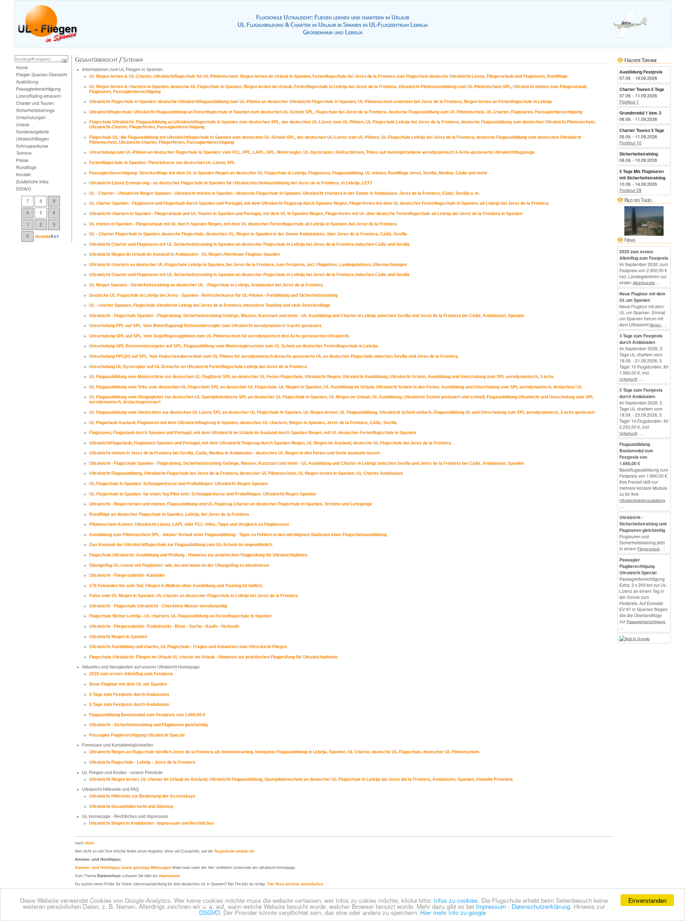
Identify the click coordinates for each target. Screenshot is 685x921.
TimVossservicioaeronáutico (295, 884)
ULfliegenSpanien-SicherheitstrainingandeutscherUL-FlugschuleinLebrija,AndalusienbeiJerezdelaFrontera (206, 285)
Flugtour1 (629, 101)
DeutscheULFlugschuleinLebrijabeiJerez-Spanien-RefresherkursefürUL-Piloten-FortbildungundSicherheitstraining (213, 295)
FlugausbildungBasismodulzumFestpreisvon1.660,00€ (147, 714)
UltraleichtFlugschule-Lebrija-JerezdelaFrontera (142, 762)
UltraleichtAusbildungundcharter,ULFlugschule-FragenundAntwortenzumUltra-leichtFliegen (188, 646)
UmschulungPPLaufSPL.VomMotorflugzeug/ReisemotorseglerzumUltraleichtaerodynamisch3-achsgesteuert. (205, 325)
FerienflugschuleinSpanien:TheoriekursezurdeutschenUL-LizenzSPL (162, 162)
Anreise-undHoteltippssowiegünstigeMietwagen (123, 867)
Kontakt (23, 174)
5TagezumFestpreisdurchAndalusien (129, 704)
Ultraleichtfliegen (32, 139)
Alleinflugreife (644, 282)
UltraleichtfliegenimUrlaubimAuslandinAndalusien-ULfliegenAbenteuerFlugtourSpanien (184, 254)
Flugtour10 (630, 142)
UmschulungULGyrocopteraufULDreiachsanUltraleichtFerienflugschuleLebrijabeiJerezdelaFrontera (198, 366)
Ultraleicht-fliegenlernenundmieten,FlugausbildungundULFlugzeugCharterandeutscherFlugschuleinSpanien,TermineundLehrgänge (230, 504)
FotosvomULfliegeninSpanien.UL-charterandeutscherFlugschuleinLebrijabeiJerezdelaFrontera (193, 595)
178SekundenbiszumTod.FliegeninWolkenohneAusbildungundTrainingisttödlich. (176, 585)
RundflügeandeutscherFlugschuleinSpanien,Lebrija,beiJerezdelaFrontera (169, 514)
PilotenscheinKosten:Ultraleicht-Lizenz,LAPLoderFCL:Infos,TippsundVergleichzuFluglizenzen (189, 524)
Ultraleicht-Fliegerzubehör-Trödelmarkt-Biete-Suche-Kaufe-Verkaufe (164, 626)
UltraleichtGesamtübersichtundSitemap (131, 806)
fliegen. (656, 324)
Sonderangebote (32, 131)
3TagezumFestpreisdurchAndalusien (129, 694)
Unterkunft (628, 379)
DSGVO (209, 912)
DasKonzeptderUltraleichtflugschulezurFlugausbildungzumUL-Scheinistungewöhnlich (180, 544)
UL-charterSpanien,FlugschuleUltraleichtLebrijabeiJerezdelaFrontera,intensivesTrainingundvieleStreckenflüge (209, 305)
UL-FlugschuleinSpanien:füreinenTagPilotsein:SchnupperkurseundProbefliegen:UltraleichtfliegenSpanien (202, 494)
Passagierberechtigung (645, 621)
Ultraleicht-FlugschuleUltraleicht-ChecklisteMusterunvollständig (158, 606)
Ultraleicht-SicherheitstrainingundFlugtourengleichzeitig (148, 724)
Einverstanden (647, 900)
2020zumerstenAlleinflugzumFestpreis (131, 673)
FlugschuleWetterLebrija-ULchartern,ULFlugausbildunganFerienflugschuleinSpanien (180, 616)
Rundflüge (26, 167)
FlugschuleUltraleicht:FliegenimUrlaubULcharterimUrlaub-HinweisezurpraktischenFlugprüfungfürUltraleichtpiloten (213, 657)
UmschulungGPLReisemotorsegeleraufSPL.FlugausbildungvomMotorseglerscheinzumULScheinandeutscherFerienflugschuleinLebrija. (234, 346)
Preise (22, 160)
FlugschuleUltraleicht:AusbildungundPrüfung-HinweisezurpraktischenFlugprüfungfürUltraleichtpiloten (198, 555)
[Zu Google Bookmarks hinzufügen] (634, 638)
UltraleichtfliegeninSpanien (118, 636)
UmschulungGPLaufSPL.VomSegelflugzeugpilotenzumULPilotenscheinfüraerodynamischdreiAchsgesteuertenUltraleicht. (219, 336)
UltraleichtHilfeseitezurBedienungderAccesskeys (142, 796)
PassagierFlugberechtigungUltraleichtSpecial (136, 735)
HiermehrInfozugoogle (453, 912)
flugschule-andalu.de (234, 851)
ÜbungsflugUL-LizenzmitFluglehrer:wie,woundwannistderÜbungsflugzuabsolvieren (179, 565)
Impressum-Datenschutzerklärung (523, 906)
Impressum (169, 876)
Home (22, 67)
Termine (24, 153)
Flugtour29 (630, 190)
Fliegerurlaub (648, 548)
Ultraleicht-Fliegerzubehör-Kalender (127, 575)
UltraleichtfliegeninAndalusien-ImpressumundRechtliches (151, 823)
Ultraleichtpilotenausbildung (642, 500)
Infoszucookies (456, 900)
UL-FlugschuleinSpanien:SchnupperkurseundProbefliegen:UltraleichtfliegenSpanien (178, 483)
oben (89, 843)
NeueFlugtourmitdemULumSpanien (128, 684)
